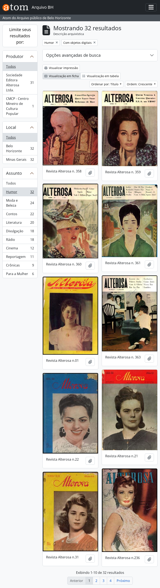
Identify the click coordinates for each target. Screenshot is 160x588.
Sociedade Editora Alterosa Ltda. (20, 82)
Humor (20, 193)
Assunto (14, 173)
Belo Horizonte (20, 148)
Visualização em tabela (102, 76)
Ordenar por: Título (105, 84)
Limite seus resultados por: (20, 36)
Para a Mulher (20, 274)
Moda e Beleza (20, 203)
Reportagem (20, 257)
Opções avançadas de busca (73, 55)
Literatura (20, 223)
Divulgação (20, 232)
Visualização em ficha (63, 76)
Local (11, 127)
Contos (20, 215)
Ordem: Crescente (140, 84)
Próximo (123, 580)
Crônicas (20, 266)
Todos (11, 66)
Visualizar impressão (63, 68)
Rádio (20, 240)
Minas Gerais (20, 160)
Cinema (20, 249)
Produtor (14, 56)
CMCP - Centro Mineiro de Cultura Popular (20, 106)
